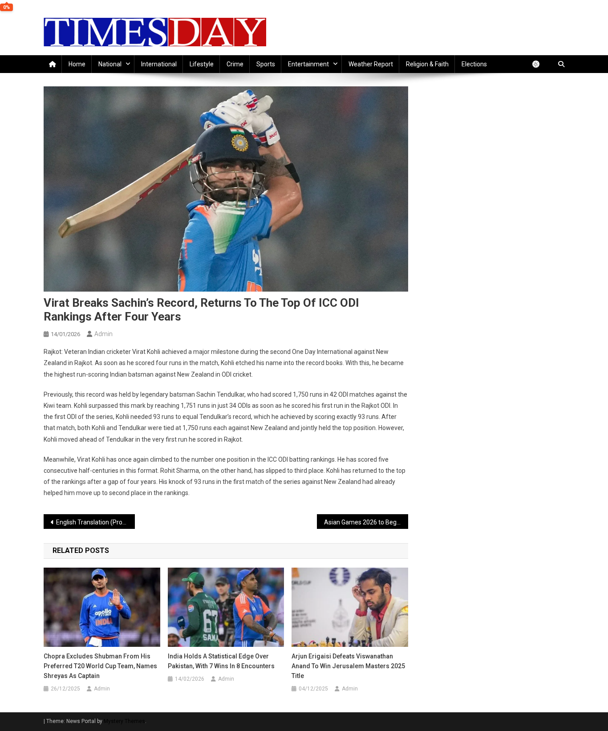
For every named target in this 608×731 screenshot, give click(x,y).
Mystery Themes (124, 721)
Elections (474, 64)
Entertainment (308, 64)
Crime (235, 64)
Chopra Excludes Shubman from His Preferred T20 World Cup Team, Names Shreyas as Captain (100, 666)
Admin (103, 333)
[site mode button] (540, 64)
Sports (265, 64)
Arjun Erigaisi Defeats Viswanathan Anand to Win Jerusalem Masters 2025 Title (348, 666)
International (159, 64)
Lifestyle (202, 64)
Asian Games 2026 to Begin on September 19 (366, 522)
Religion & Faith (427, 64)
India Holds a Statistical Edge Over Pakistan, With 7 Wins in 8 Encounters (221, 661)
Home (77, 64)
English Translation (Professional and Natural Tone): (95, 522)
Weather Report (371, 64)
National (110, 64)
